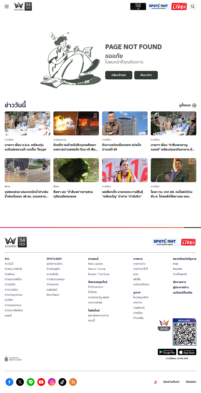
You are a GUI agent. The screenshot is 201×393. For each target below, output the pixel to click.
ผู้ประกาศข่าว (181, 287)
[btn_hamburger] (7, 6)
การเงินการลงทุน (56, 279)
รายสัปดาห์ (139, 308)
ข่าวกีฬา (9, 300)
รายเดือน (138, 313)
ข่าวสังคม (10, 274)
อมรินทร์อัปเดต (141, 284)
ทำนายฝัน (138, 318)
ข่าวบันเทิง (10, 284)
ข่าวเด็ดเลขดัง (180, 274)
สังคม (7, 186)
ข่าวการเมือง (11, 290)
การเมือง (9, 139)
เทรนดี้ (91, 320)
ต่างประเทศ (52, 284)
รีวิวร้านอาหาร (95, 287)
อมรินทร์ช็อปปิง (182, 292)
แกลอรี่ (8, 316)
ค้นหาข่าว (146, 75)
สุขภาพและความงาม (98, 315)
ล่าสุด (175, 264)
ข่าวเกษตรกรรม (13, 305)
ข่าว (7, 259)
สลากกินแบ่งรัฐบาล (184, 259)
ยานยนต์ (93, 259)
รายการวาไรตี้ (140, 269)
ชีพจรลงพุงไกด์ (97, 282)
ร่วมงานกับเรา (171, 382)
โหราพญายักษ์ (140, 297)
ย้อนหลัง (177, 269)
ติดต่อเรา (191, 382)
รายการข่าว (139, 264)
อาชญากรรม (59, 139)
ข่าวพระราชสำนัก (13, 269)
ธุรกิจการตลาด (54, 264)
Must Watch (53, 295)
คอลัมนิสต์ (52, 290)
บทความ (137, 302)
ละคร (135, 274)
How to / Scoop (97, 269)
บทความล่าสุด (95, 302)
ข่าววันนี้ (9, 264)
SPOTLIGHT (54, 259)
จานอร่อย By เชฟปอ (98, 297)
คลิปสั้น (137, 279)
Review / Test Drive (99, 274)
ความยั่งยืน (52, 274)
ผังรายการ (179, 282)
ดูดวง (137, 292)
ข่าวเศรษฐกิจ (53, 269)
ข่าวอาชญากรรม (13, 295)
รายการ (138, 259)
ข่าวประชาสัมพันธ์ (14, 310)
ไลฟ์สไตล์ (94, 310)
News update (95, 264)
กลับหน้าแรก (118, 75)
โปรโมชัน (92, 292)
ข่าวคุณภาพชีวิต (13, 279)
